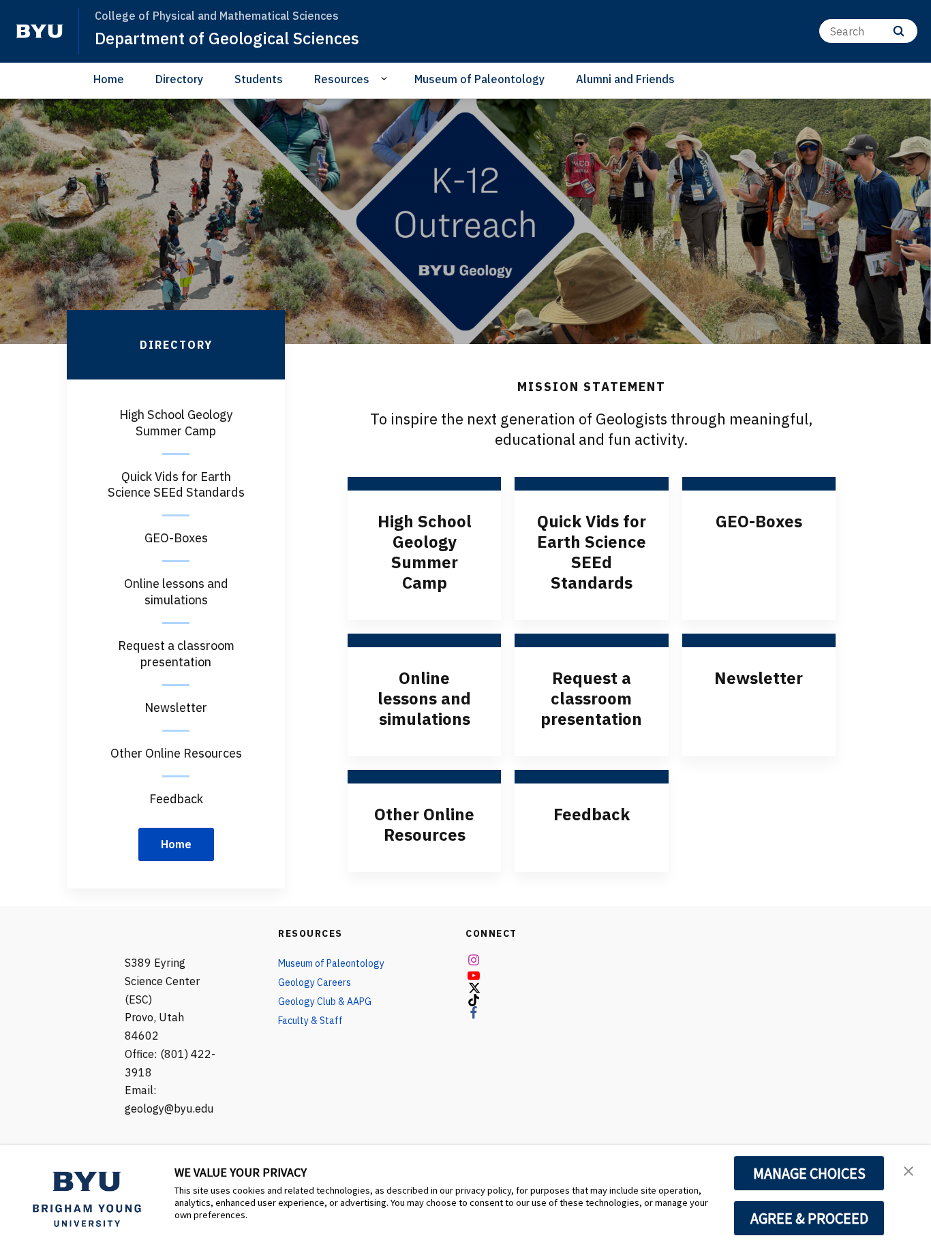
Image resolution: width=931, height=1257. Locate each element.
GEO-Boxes (759, 521)
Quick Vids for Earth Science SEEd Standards (591, 551)
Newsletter (758, 678)
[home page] (39, 31)
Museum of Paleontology (479, 79)
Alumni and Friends (625, 79)
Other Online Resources (424, 824)
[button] (908, 1169)
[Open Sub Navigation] (386, 78)
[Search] (899, 31)
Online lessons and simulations (424, 698)
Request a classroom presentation (591, 698)
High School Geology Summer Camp (425, 551)
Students (258, 79)
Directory (179, 79)
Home (108, 79)
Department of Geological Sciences (227, 38)
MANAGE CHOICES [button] (809, 1173)
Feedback (591, 814)
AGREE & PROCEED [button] (809, 1218)
